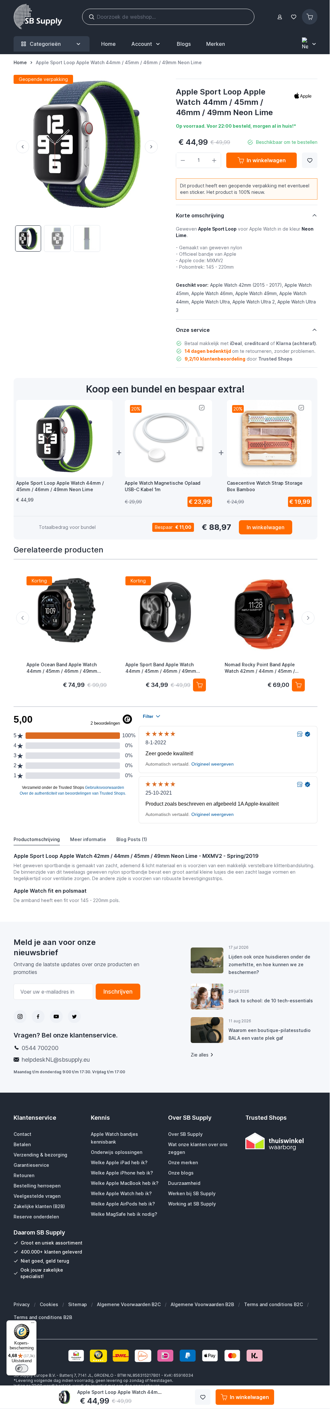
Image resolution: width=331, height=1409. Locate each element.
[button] (302, 96)
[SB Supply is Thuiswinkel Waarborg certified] (277, 1141)
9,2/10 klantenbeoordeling (215, 359)
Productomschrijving (37, 839)
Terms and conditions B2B (42, 1317)
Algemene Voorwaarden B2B (202, 1304)
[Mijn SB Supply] (279, 17)
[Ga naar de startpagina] (38, 17)
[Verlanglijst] (293, 17)
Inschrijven (115, 991)
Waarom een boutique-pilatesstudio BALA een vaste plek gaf (266, 1034)
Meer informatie (88, 839)
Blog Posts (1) (131, 839)
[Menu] (33, 1324)
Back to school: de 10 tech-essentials (267, 1000)
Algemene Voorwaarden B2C (128, 1304)
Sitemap (77, 1304)
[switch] (21, 1368)
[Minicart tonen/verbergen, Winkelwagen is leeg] (309, 17)
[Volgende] (152, 146)
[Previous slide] (22, 617)
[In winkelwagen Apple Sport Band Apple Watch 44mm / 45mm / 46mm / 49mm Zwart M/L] (199, 684)
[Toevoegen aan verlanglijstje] (309, 160)
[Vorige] (21, 146)
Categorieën (45, 44)
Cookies (48, 1304)
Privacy (21, 1304)
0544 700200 (39, 1048)
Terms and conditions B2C (273, 1304)
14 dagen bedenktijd (208, 351)
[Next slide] (308, 617)
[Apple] (302, 96)
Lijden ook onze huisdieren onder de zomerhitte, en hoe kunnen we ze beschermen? (266, 964)
